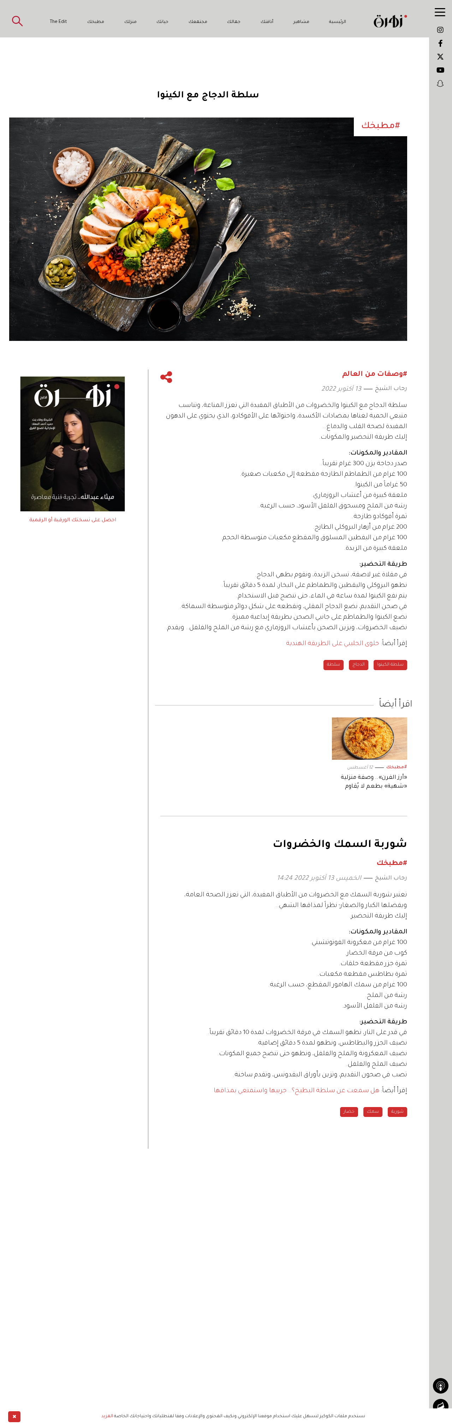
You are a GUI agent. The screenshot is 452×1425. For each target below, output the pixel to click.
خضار (349, 1112)
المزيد (107, 1416)
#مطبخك (396, 767)
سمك (373, 1112)
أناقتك (267, 22)
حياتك (162, 22)
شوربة (397, 1112)
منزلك (130, 22)
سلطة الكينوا (390, 664)
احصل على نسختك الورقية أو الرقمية (72, 520)
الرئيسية (337, 22)
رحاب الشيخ (391, 389)
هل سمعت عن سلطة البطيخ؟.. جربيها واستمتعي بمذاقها (296, 1091)
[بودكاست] (440, 1386)
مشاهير (301, 22)
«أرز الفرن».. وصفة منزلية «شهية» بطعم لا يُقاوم (374, 782)
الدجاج (358, 664)
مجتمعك (198, 22)
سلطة (333, 664)
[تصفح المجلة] (440, 1406)
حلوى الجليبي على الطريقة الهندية (332, 644)
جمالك (233, 22)
